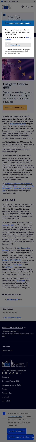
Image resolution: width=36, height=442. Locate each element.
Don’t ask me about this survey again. (18, 50)
